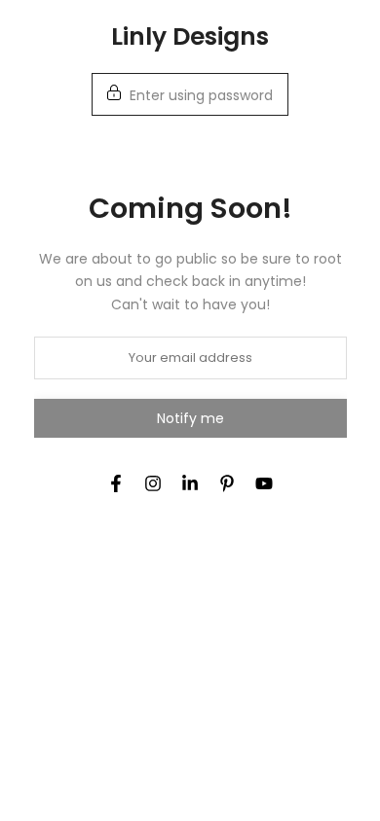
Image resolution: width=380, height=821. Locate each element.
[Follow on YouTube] (264, 483)
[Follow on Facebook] (116, 483)
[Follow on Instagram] (153, 483)
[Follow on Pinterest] (227, 483)
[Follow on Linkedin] (190, 483)
